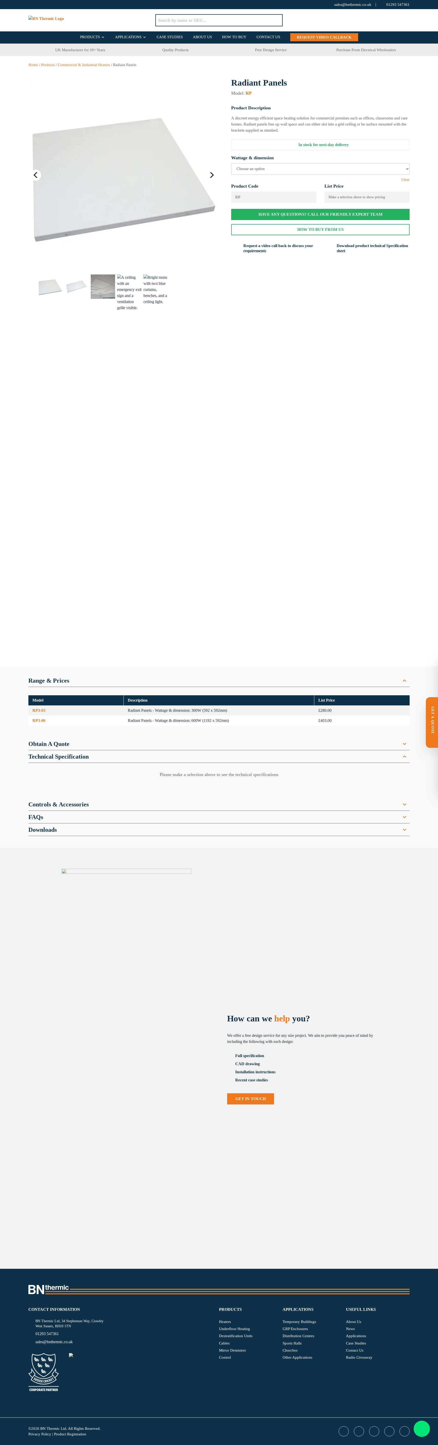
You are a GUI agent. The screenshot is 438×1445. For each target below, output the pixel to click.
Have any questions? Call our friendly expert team (320, 214)
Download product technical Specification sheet (372, 248)
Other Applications (297, 1357)
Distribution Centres (298, 1336)
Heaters (225, 1322)
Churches (290, 1350)
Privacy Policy (39, 1434)
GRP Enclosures (295, 1329)
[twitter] (30, 4)
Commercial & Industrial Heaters (84, 65)
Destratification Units (235, 1336)
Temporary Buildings (299, 1322)
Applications (128, 37)
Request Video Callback (324, 37)
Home (33, 65)
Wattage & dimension (252, 157)
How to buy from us (320, 229)
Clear (405, 179)
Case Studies (170, 37)
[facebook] (41, 4)
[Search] (275, 20)
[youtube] (51, 4)
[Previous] (36, 175)
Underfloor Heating (234, 1329)
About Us (202, 37)
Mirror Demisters (232, 1350)
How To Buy (234, 37)
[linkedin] (61, 4)
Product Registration (70, 1434)
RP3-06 (38, 720)
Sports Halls (292, 1343)
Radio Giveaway (359, 1357)
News (350, 1329)
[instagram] (71, 4)
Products (90, 37)
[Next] (211, 175)
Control (225, 1357)
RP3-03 (38, 710)
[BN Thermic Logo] (91, 20)
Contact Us (268, 37)
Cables (224, 1343)
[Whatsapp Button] (421, 1428)
